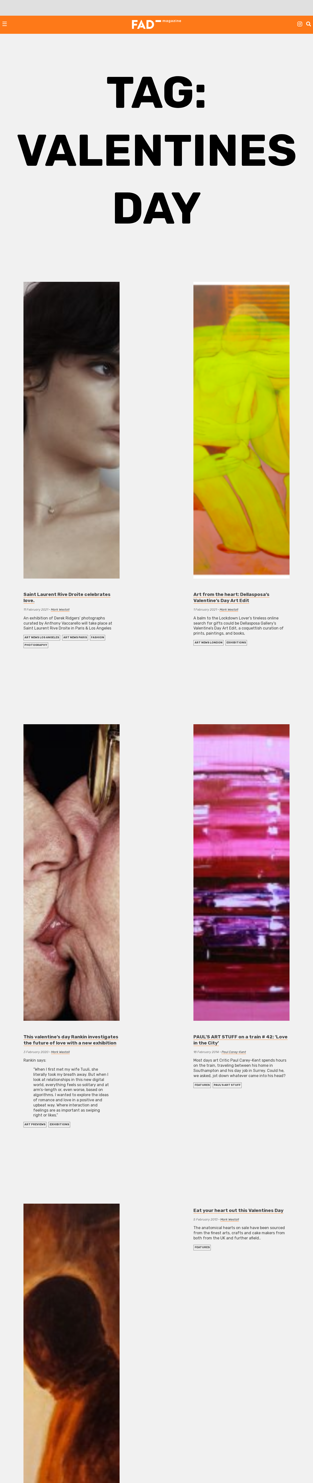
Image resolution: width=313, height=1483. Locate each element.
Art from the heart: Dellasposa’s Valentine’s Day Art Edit (231, 597)
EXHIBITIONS (236, 642)
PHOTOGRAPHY (35, 645)
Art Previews (34, 1124)
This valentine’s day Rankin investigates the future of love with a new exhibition (70, 1040)
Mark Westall (60, 609)
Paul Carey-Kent (234, 1052)
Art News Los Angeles (41, 637)
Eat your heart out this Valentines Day (238, 1210)
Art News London (209, 642)
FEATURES (202, 1085)
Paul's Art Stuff (227, 1085)
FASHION (97, 637)
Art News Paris (75, 637)
